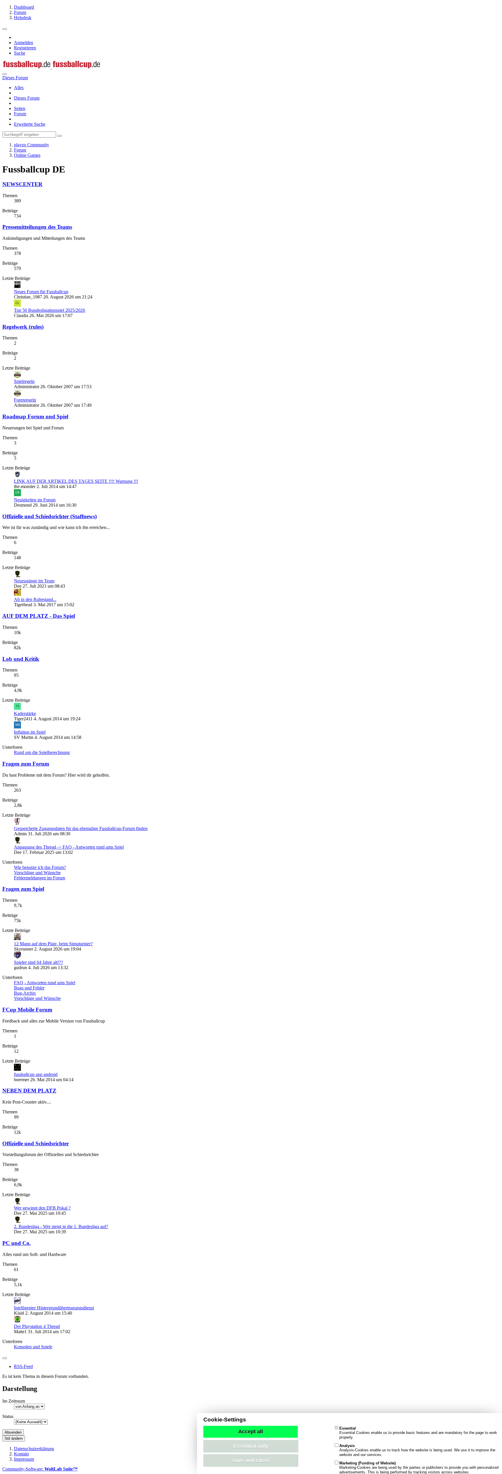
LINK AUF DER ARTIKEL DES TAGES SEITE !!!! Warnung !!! (76, 481)
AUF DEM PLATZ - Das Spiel (38, 616)
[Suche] (4, 74)
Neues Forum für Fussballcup (41, 291)
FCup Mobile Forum (27, 1010)
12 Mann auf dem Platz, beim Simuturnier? (53, 943)
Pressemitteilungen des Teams (37, 227)
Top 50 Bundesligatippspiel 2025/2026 (49, 310)
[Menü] (4, 29)
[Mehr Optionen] (4, 1358)
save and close (250, 1460)
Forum (20, 113)
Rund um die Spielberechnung (42, 752)
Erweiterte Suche (29, 124)
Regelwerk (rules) (23, 327)
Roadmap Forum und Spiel (35, 416)
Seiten (19, 108)
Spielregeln (24, 381)
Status (7, 1416)
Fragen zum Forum (25, 764)
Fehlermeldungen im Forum (39, 877)
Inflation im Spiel (30, 732)
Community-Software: (40, 1468)
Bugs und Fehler (29, 987)
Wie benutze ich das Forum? (40, 867)
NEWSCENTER (22, 184)
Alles (19, 87)
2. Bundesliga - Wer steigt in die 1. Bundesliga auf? (61, 1226)
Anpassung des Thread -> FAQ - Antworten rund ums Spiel (69, 847)
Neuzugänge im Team (34, 580)
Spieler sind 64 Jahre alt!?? (38, 962)
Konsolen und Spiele (33, 1346)
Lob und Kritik (20, 659)
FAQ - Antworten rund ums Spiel (44, 982)
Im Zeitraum (13, 1401)
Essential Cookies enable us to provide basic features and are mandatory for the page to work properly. (418, 1432)
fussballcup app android (36, 1074)
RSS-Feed (23, 1366)
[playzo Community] (51, 67)
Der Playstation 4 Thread (37, 1326)
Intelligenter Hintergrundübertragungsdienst (54, 1307)
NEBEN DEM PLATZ (29, 1091)
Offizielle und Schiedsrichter (35, 1143)
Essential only (250, 1446)
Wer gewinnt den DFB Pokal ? (42, 1207)
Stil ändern (14, 1438)
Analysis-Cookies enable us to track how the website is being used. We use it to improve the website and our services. (417, 1450)
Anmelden (23, 42)
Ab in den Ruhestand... (35, 599)
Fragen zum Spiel (23, 889)
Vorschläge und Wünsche (37, 872)
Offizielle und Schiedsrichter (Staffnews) (49, 516)
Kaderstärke (25, 713)
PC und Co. (16, 1243)
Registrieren (25, 47)
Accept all (250, 1432)
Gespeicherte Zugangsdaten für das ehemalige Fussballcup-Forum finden (81, 828)
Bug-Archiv (25, 993)
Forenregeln (25, 399)
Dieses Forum (27, 98)
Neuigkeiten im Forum (34, 499)
